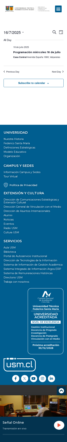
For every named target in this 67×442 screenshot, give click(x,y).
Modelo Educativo (15, 151)
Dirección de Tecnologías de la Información (30, 260)
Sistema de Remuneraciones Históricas (28, 273)
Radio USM (11, 228)
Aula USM (10, 247)
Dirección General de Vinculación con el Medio (32, 206)
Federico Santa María (17, 143)
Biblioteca (10, 251)
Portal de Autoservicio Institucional (25, 256)
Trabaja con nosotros (16, 281)
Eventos (9, 223)
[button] (58, 9)
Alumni (8, 215)
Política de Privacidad (23, 185)
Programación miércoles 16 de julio (37, 52)
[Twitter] (24, 378)
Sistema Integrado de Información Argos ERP (32, 269)
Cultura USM (11, 232)
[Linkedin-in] (51, 378)
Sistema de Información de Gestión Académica (33, 264)
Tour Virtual (11, 176)
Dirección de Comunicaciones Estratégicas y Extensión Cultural (31, 201)
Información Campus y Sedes (22, 172)
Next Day (56, 71)
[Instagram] (42, 378)
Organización (12, 156)
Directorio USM (13, 277)
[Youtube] (33, 378)
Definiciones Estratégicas (19, 147)
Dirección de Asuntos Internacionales (27, 211)
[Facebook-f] (15, 378)
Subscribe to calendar (31, 83)
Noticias (9, 219)
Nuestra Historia (14, 139)
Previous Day (12, 71)
